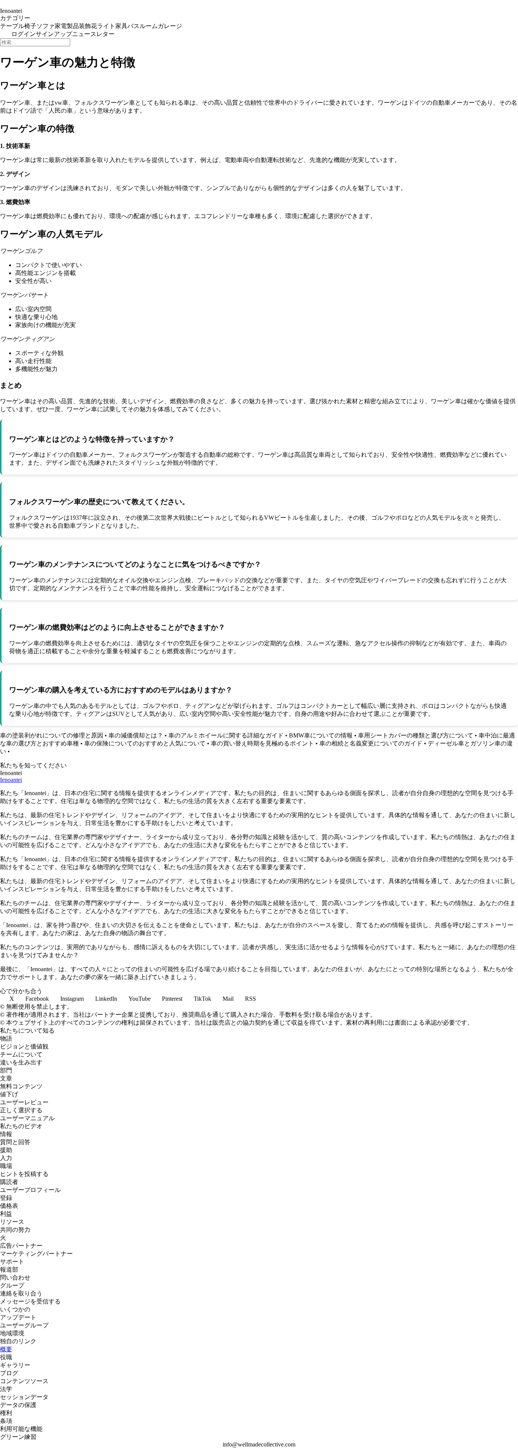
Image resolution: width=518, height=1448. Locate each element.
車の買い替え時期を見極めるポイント (262, 743)
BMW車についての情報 (321, 735)
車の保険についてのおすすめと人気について (145, 743)
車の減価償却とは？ (135, 735)
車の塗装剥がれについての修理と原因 (51, 735)
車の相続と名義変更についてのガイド (370, 743)
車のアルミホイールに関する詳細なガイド (226, 735)
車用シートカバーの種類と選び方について (415, 735)
